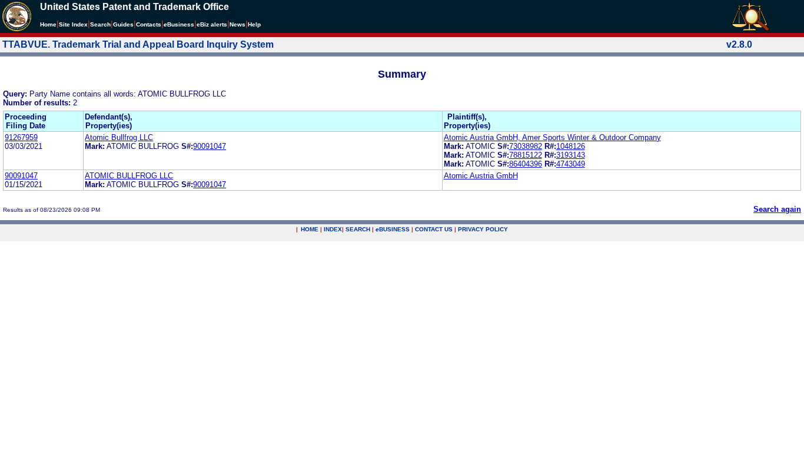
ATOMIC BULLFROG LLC (129, 175)
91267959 (21, 137)
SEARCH (357, 229)
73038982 (525, 146)
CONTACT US (434, 229)
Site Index (73, 24)
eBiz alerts (212, 24)
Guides (123, 24)
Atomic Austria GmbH (481, 175)
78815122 (525, 155)
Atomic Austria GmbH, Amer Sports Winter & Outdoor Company (552, 137)
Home (48, 24)
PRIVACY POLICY (483, 229)
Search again (777, 209)
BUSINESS (393, 229)
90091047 (209, 146)
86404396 (525, 163)
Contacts (148, 24)
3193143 (570, 155)
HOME (309, 229)
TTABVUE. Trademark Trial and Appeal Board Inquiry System (138, 44)
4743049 (570, 163)
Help (254, 24)
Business (179, 24)
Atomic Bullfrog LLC (119, 137)
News (237, 24)
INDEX (333, 229)
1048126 (570, 146)
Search (100, 24)
